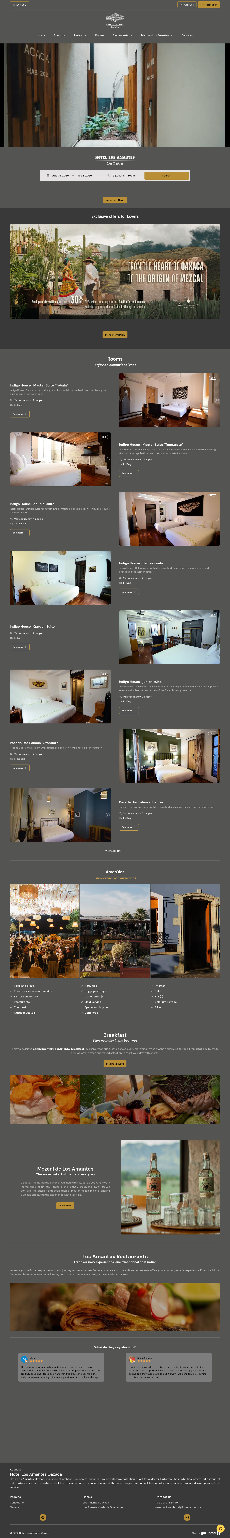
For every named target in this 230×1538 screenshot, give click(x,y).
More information (115, 334)
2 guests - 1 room (124, 175)
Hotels (78, 35)
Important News (115, 200)
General (15, 1507)
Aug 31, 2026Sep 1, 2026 (72, 175)
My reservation (209, 4)
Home (41, 35)
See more (21, 415)
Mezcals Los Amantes (155, 35)
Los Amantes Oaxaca (96, 1502)
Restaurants (120, 35)
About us (59, 35)
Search (166, 175)
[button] (115, 175)
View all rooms (113, 850)
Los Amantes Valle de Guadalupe (103, 1507)
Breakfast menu (115, 1063)
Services (187, 35)
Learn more (65, 1205)
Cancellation (17, 1502)
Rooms (99, 35)
